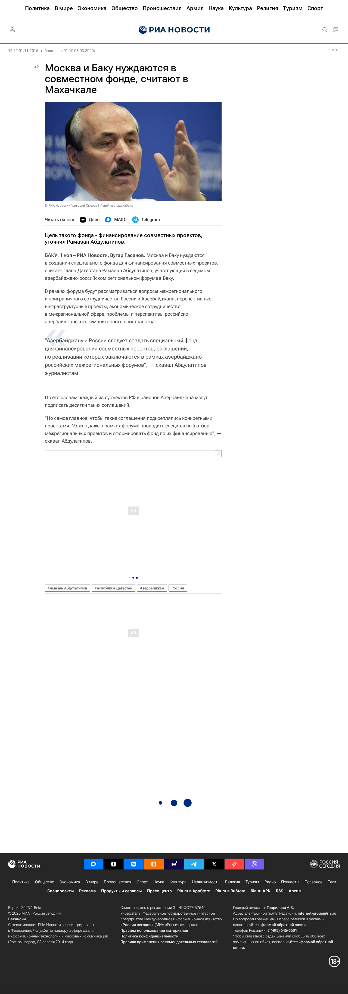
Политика (21, 882)
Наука (158, 882)
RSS (279, 891)
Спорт (142, 882)
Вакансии (17, 919)
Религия (232, 882)
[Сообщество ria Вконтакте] (134, 864)
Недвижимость (206, 882)
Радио (270, 882)
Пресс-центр (159, 891)
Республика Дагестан (113, 588)
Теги (332, 882)
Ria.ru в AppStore (193, 891)
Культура (178, 882)
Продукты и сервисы (121, 891)
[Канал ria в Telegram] (194, 864)
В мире (91, 882)
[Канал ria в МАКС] (93, 864)
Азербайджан (152, 588)
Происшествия (117, 882)
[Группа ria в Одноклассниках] (154, 864)
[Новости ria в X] (214, 864)
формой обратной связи (283, 924)
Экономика (70, 882)
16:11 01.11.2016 (23, 50)
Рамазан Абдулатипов (67, 588)
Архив (295, 891)
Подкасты (290, 882)
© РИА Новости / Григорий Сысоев (71, 205)
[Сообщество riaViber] (254, 864)
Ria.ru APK (261, 891)
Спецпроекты (60, 891)
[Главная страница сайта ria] (174, 30)
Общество (44, 882)
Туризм (252, 882)
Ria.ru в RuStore (230, 891)
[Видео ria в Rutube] (174, 864)
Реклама (87, 891)
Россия (178, 588)
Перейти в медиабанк (116, 205)
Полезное (313, 882)
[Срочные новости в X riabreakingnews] (234, 864)
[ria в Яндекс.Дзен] (113, 864)
